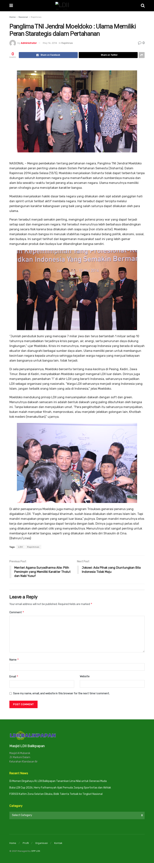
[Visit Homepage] (77, 5)
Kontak (58, 843)
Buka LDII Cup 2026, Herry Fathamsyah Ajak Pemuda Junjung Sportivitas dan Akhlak (60, 787)
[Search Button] (143, 5)
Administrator (29, 43)
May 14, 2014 (50, 43)
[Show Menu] (11, 5)
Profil (26, 843)
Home (12, 17)
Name (14, 659)
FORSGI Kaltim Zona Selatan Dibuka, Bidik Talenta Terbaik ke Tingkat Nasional (56, 794)
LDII (20, 547)
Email (13, 676)
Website (85, 676)
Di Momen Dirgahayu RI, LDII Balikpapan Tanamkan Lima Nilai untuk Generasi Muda (58, 781)
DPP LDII (35, 851)
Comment (16, 612)
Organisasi (41, 843)
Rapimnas (36, 17)
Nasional (23, 17)
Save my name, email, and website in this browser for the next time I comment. (61, 693)
